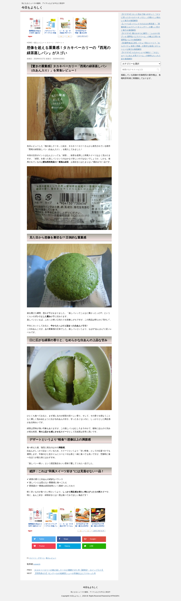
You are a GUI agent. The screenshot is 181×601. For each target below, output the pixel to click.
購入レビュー (51, 558)
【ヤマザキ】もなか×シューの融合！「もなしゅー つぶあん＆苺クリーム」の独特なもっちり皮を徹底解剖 (140, 55)
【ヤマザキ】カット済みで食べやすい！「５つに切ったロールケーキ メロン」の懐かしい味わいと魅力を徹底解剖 (140, 17)
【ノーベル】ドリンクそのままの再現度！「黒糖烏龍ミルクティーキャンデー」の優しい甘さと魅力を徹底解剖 (140, 27)
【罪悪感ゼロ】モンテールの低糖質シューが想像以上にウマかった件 (65, 573)
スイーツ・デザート (37, 558)
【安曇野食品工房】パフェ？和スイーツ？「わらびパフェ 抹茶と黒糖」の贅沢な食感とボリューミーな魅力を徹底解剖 (140, 46)
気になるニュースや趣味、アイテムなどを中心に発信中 (90, 592)
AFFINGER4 (114, 596)
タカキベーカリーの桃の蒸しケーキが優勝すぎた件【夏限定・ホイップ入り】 (69, 570)
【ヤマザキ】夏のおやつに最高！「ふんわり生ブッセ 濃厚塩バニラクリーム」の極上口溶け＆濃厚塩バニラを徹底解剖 (140, 36)
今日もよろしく (32, 7)
